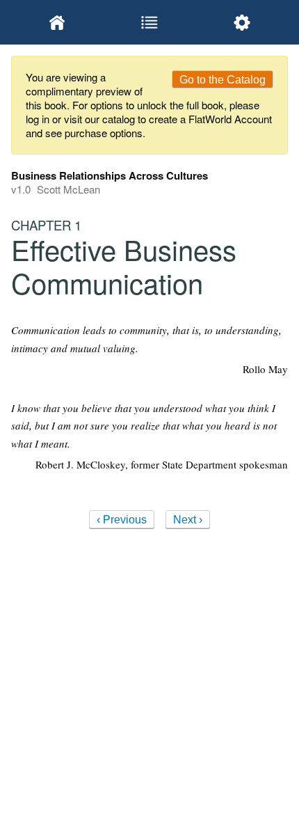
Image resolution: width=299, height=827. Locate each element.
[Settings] (241, 22)
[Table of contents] (150, 22)
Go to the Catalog (222, 80)
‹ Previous (122, 520)
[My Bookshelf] (57, 22)
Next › (187, 520)
